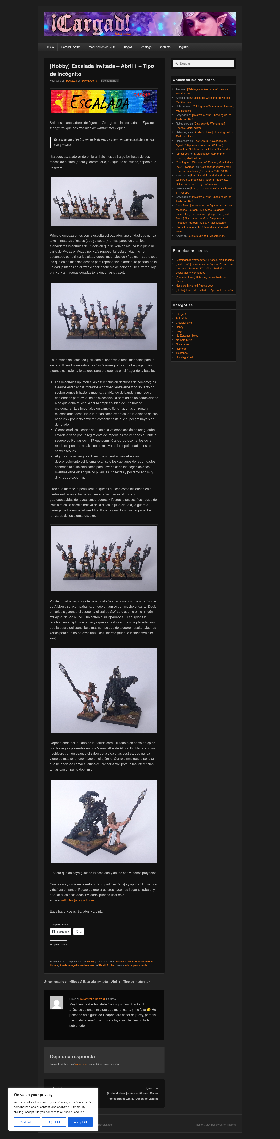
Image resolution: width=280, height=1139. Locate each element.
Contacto (165, 47)
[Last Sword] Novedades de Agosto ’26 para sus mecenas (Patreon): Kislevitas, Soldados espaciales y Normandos (203, 145)
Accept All (80, 1122)
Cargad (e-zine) (71, 47)
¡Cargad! (181, 314)
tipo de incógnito (69, 965)
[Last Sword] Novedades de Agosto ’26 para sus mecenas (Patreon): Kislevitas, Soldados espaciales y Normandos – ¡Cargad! (204, 209)
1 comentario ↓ (110, 80)
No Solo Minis (184, 340)
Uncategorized (184, 357)
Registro (183, 47)
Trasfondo (182, 353)
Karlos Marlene (185, 227)
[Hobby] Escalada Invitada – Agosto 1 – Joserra (204, 290)
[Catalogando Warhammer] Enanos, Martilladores (205, 260)
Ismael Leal (183, 153)
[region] (53, 1109)
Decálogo (145, 47)
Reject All (54, 1122)
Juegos (127, 47)
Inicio (50, 47)
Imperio (132, 961)
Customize (27, 1122)
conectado (81, 1064)
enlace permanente (136, 965)
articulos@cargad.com (77, 900)
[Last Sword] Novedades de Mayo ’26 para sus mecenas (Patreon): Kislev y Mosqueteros (202, 218)
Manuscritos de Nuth (102, 47)
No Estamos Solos (187, 335)
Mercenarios (145, 961)
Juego (179, 331)
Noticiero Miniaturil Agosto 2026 (206, 236)
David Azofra (89, 80)
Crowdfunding (184, 322)
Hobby (90, 961)
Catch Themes (227, 1125)
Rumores (181, 348)
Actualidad (182, 318)
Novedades (182, 344)
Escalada (121, 961)
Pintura (54, 965)
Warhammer (87, 965)
